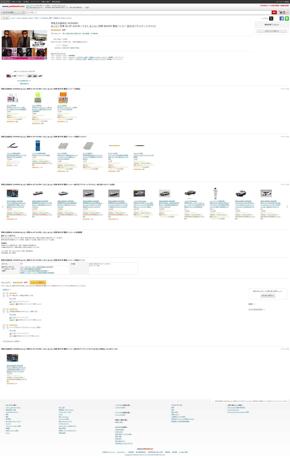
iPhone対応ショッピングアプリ (124, 443)
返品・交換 (175, 412)
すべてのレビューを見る (11, 341)
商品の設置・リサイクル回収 (123, 434)
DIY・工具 (62, 407)
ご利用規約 (131, 452)
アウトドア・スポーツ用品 (13, 426)
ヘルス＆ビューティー (12, 412)
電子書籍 (8, 419)
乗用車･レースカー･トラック (98, 57)
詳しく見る (13, 298)
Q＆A (251, 304)
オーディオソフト (64, 423)
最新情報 (95, 33)
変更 (87, 7)
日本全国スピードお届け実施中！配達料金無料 (274, 5)
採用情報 (167, 452)
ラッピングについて (233, 409)
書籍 (7, 416)
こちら (63, 5)
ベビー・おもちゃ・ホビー (59, 55)
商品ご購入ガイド (120, 441)
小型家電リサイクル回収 (178, 416)
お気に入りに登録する (272, 31)
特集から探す (119, 422)
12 (67, 171)
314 (118, 171)
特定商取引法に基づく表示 (155, 452)
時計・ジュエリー (64, 416)
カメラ (61, 414)
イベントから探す (120, 414)
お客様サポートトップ (108, 452)
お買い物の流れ (119, 429)
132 (42, 123)
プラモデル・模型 (82, 57)
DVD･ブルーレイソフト (65, 421)
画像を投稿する (24, 83)
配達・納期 (118, 436)
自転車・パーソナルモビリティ (67, 430)
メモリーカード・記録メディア (67, 426)
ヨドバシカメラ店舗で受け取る (236, 407)
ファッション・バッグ (65, 412)
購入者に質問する (268, 295)
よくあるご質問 (183, 452)
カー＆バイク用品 (64, 419)
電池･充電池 (62, 428)
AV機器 (8, 428)
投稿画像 (86, 33)
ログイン (28, 5)
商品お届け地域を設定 (33, 7)
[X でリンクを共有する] (271, 20)
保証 (173, 409)
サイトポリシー (121, 452)
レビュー (55, 33)
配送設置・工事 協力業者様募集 (180, 421)
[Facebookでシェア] (282, 20)
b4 (10, 336)
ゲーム (8, 433)
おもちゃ (72, 57)
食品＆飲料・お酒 (11, 409)
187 (17, 121)
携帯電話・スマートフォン (66, 409)
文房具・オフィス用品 (12, 430)
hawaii (11, 304)
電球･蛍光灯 (62, 433)
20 (143, 169)
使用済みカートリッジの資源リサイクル (183, 419)
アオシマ (65, 45)
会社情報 (174, 452)
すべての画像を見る (22, 80)
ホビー (71, 59)
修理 (173, 407)
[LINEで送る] (287, 20)
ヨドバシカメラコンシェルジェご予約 (238, 412)
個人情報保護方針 (141, 452)
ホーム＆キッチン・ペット (13, 421)
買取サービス (175, 414)
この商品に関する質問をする (73, 33)
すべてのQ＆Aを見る (256, 309)
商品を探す (118, 438)
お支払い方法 (119, 431)
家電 (7, 414)
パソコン (8, 423)
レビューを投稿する (38, 282)
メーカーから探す (120, 407)
